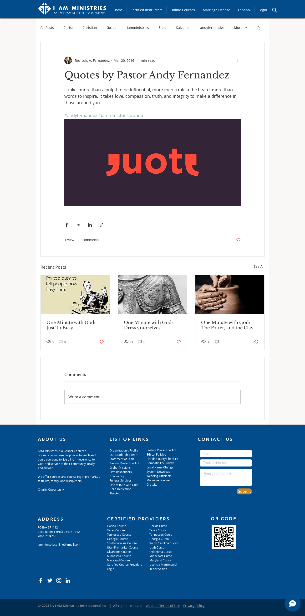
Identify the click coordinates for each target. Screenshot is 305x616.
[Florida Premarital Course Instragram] (59, 580)
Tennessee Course (119, 534)
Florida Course (116, 526)
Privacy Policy (194, 605)
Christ (68, 27)
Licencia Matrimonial (163, 564)
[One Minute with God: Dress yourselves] (152, 294)
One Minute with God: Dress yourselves (148, 325)
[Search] (274, 10)
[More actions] (238, 60)
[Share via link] (101, 225)
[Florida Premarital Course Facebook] (40, 580)
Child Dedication (120, 489)
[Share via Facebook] (66, 225)
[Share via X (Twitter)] (78, 225)
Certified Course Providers (124, 564)
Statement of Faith (122, 459)
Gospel (112, 27)
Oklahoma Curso (160, 552)
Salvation (183, 27)
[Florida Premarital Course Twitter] (49, 580)
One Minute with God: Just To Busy (70, 325)
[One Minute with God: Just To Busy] (75, 294)
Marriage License (158, 480)
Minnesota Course (119, 556)
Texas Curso (157, 530)
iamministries (138, 27)
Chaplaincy (117, 476)
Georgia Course (117, 539)
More (238, 27)
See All (259, 266)
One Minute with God (123, 485)
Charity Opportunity (51, 489)
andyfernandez (212, 27)
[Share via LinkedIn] (90, 225)
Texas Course (116, 530)
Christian (89, 27)
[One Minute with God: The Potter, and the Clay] (229, 294)
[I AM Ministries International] (68, 580)
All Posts (47, 27)
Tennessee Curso (161, 534)
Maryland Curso (160, 560)
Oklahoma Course (119, 552)
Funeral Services (121, 480)
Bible (162, 27)
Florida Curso (158, 526)
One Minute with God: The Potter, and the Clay (227, 325)
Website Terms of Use (163, 605)
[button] (258, 28)
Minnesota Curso (161, 556)
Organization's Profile (124, 450)
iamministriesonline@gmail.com (59, 544)
